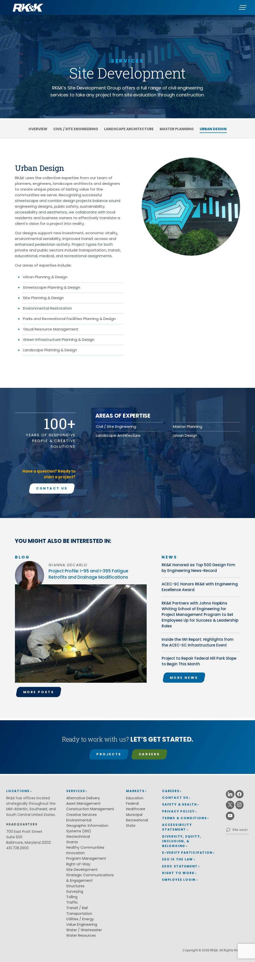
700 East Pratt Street (24, 831)
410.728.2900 (17, 847)
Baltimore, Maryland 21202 (28, 842)
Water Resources (81, 935)
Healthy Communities (85, 847)
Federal (132, 803)
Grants (72, 842)
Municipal (134, 814)
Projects (109, 754)
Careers (149, 754)
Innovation (75, 852)
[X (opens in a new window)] (230, 805)
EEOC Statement (180, 866)
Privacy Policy (178, 811)
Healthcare (135, 808)
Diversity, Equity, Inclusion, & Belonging (181, 841)
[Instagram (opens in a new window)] (239, 805)
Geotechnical (78, 836)
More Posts (38, 692)
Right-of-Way (78, 864)
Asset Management (83, 803)
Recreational (137, 820)
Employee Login (179, 880)
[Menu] (242, 7)
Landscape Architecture (129, 128)
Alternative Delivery (83, 798)
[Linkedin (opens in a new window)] (230, 794)
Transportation (79, 913)
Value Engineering (81, 924)
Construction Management (90, 808)
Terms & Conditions (184, 818)
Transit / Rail (77, 907)
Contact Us (52, 488)
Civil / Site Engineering (75, 128)
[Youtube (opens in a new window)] (230, 815)
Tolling (71, 896)
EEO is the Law (177, 859)
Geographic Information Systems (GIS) (87, 828)
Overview (37, 128)
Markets (135, 791)
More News (184, 677)
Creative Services (81, 814)
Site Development (82, 869)
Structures (75, 885)
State (130, 825)
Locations (18, 791)
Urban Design (213, 128)
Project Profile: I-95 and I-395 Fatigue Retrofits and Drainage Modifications (88, 574)
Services (75, 791)
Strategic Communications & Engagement (90, 878)
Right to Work (178, 873)
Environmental (78, 820)
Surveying (74, 891)
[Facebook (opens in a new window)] (239, 794)
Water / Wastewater (84, 929)
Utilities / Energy (80, 919)
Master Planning (177, 128)
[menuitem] (188, 791)
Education (134, 798)
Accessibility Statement (177, 827)
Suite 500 (14, 837)
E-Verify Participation (187, 852)
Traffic (72, 902)
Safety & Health (179, 804)
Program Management (86, 858)
